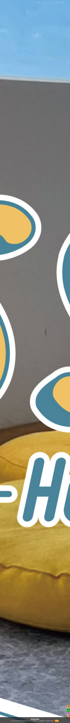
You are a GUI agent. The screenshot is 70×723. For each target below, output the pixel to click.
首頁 (34, 2)
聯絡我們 (62, 2)
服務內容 (45, 2)
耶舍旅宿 (39, 2)
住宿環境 (56, 2)
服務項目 (50, 2)
